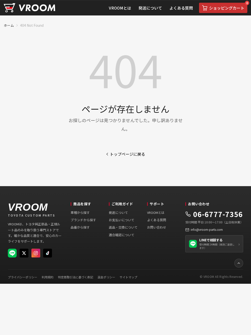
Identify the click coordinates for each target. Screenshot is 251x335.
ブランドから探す (83, 220)
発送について (118, 212)
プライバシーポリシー (22, 277)
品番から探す (80, 227)
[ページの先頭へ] (238, 263)
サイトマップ (128, 277)
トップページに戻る (127, 154)
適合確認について (121, 234)
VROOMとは (155, 212)
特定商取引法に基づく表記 (75, 277)
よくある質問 (156, 220)
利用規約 (47, 277)
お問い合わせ (156, 227)
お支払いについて (121, 220)
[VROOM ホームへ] (29, 8)
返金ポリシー (106, 277)
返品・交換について (123, 227)
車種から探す (80, 212)
